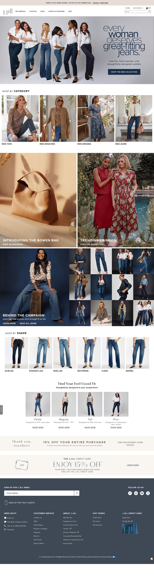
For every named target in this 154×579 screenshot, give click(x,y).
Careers (66, 529)
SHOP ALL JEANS (28, 323)
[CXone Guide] (151, 558)
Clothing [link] (33, 11)
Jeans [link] (42, 11)
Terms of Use (76, 557)
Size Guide (38, 540)
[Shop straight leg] (40, 353)
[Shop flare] (113, 353)
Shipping (37, 532)
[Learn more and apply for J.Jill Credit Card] (130, 533)
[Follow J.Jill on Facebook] (130, 493)
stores (127, 8)
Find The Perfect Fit (70, 525)
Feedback (10, 530)
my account (137, 8)
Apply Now (126, 518)
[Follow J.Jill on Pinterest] (142, 493)
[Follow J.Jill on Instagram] (136, 493)
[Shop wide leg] (64, 353)
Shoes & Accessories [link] (56, 11)
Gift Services (97, 525)
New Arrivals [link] (20, 11)
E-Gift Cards (97, 518)
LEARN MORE (9, 323)
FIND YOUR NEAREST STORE (130, 442)
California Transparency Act (73, 540)
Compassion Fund (69, 521)
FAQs (36, 521)
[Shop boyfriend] (89, 353)
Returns (36, 536)
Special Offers (39, 543)
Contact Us (38, 518)
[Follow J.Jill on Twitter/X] (148, 493)
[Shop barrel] (137, 353)
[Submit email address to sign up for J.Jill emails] (76, 493)
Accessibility (67, 543)
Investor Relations (70, 532)
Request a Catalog (40, 529)
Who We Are (67, 518)
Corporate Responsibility (72, 536)
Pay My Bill (126, 521)
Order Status (38, 525)
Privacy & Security (89, 557)
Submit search (125, 11)
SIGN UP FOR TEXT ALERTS (22, 502)
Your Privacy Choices (104, 557)
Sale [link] (70, 11)
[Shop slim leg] (16, 353)
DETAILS (96, 3)
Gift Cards (96, 521)
